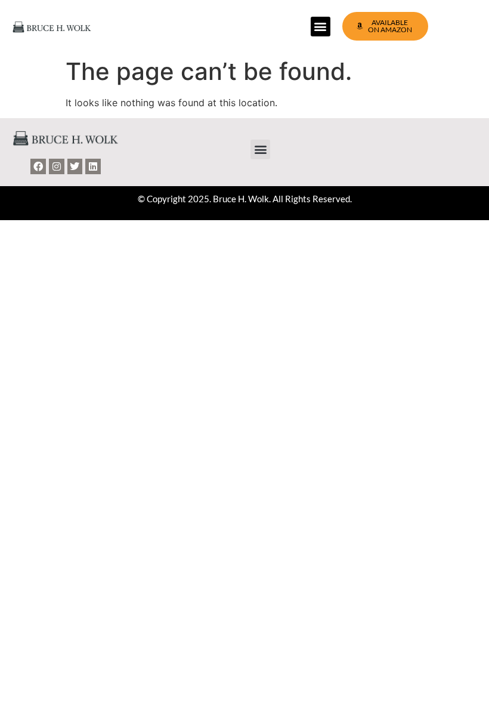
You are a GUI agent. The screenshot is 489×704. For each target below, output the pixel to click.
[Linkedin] (93, 166)
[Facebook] (38, 166)
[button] (320, 26)
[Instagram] (56, 166)
